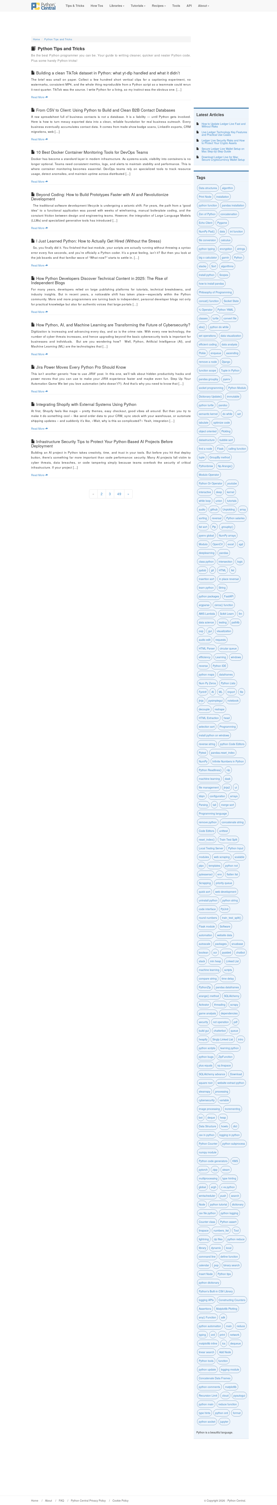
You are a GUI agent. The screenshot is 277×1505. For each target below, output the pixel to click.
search (235, 1196)
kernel (230, 492)
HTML (222, 570)
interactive (205, 492)
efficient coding (208, 344)
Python (238, 257)
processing (221, 1091)
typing (202, 1335)
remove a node (208, 362)
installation (222, 196)
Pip (214, 527)
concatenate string (233, 822)
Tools (175, 5)
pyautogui (239, 1395)
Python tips (224, 1274)
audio (202, 509)
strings (241, 249)
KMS (235, 1161)
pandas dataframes (227, 987)
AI (212, 692)
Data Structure (207, 1126)
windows (236, 657)
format (237, 1413)
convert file (229, 318)
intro (240, 1039)
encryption (226, 249)
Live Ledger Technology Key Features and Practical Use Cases (224, 133)
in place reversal (229, 579)
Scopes (223, 275)
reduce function (227, 1404)
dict (235, 1126)
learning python (229, 1048)
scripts (228, 970)
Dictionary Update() (210, 396)
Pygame (222, 223)
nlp (228, 770)
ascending (232, 353)
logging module (230, 1369)
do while (227, 414)
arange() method (209, 996)
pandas (223, 553)
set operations (207, 335)
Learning (220, 657)
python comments (209, 1387)
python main (206, 1404)
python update (207, 1369)
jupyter (224, 1421)
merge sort (227, 805)
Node (202, 1204)
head (227, 718)
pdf (235, 1022)
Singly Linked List (222, 1039)
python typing (207, 249)
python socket (207, 1421)
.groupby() (227, 527)
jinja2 (227, 787)
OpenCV (218, 544)
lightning (204, 1239)
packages (221, 944)
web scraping (222, 857)
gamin (225, 257)
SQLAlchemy (231, 996)
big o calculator (208, 257)
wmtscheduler (207, 1196)
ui (236, 787)
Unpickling (229, 509)
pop (216, 1265)
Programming (228, 726)
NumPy (203, 761)
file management (209, 787)
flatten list (232, 874)
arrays (234, 796)
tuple (202, 457)
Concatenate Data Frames (214, 1378)
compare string (208, 978)
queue (234, 1030)
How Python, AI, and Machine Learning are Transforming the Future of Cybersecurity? (113, 324)
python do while (219, 327)
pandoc (223, 405)
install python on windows (214, 735)
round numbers (208, 918)
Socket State (231, 301)
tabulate (203, 422)
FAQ (61, 1500)
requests (220, 640)
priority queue (224, 883)
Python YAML (225, 309)
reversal (216, 518)
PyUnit (224, 909)
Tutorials (137, 5)
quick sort (204, 891)
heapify (203, 1039)
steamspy (204, 1091)
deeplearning (206, 553)
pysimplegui (215, 700)
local (228, 1248)
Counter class (207, 1222)
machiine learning (209, 779)
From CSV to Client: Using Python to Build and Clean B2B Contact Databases (105, 110)
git (212, 570)
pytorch (203, 1169)
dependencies (229, 1013)
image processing (209, 1109)
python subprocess (233, 1143)
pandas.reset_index (223, 752)
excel (231, 544)
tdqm (202, 796)
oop (201, 631)
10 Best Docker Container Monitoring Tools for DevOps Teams (92, 152)
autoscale (204, 944)
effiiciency (204, 657)
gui (210, 631)
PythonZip (205, 987)
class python (206, 561)
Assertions (205, 1308)
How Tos (96, 5)
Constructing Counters (232, 1300)
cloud (225, 1395)
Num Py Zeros (207, 683)
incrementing (232, 1109)
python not (231, 865)
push (223, 1196)
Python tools (206, 1361)
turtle (216, 318)
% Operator (206, 309)
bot (201, 1117)
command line (207, 1256)
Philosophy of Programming (215, 292)
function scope (207, 370)
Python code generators (213, 1161)
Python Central (236, 1500)
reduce (241, 1326)
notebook (233, 700)
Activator (204, 1004)
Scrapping (205, 883)
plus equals (205, 1065)
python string (230, 900)
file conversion (207, 240)
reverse (203, 666)
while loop (205, 501)
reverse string (207, 744)
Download (236, 1074)
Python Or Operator (210, 483)
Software (225, 926)
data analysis (229, 344)
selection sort (207, 726)
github (214, 509)
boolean (203, 952)
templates (214, 865)
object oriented (208, 431)
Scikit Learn (227, 613)
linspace (204, 1230)
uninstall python (208, 900)
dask (227, 779)
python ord (221, 1413)
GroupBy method (220, 457)
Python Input (235, 848)
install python (206, 275)
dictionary (237, 1204)
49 (119, 493)
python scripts (207, 1048)
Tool (236, 1230)
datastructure (207, 440)
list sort (203, 527)
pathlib (236, 622)
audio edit (204, 640)
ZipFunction (225, 1057)
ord (213, 1335)
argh (213, 1187)
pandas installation (233, 205)
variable (224, 1100)
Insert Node (206, 1274)
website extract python (230, 1083)
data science (206, 622)
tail (214, 805)
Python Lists (228, 683)
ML (221, 692)
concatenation (228, 214)
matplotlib (230, 1387)
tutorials (231, 501)
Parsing (203, 805)
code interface (207, 909)
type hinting (229, 1178)
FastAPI (228, 596)
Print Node (205, 196)
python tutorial (218, 1204)
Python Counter (208, 1143)
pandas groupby (208, 379)
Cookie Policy (120, 1500)
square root (206, 1083)
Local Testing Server (211, 848)
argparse (204, 605)
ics (223, 1343)
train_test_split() (231, 918)
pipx (201, 865)
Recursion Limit (208, 1395)
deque (211, 1117)
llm (240, 613)
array (243, 509)
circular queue (228, 648)
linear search (206, 1352)
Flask (220, 448)
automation (205, 935)
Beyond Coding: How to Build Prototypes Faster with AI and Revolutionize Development (99, 197)
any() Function (207, 1317)
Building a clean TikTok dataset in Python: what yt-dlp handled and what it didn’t (108, 73)
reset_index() (207, 839)
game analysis (207, 1013)
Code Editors (206, 831)
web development (225, 891)
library (202, 1248)
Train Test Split (228, 839)
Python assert (228, 1222)
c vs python (228, 1187)
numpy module (208, 1152)
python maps (206, 674)
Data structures (208, 188)
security (203, 1022)
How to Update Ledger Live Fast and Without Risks (224, 125)
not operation (221, 1022)
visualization (224, 631)
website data (224, 935)
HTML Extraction (209, 718)
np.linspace (224, 1065)
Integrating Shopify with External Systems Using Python (86, 404)
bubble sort (226, 440)
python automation (210, 1326)
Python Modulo (237, 388)
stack (202, 961)
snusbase (237, 944)
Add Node (225, 1352)
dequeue (235, 1343)
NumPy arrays (227, 535)
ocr (215, 952)
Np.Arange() (225, 466)
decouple (204, 709)
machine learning (209, 970)
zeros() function (223, 605)
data (222, 231)
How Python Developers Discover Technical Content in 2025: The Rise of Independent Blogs (99, 280)
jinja (201, 700)
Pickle (202, 353)
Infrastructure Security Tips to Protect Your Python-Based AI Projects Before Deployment (102, 444)
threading (219, 1004)
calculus (225, 240)
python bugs (206, 1057)
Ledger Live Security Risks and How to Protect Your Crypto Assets (223, 141)
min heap (215, 961)
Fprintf (203, 692)
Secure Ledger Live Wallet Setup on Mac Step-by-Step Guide (223, 150)
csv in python (206, 1135)
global (202, 1187)
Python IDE (219, 666)
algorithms (227, 266)
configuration (217, 796)
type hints (204, 1413)
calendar (204, 1265)
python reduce (236, 1239)
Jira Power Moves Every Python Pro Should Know (81, 367)
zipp (215, 1169)
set (239, 414)
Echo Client (205, 223)
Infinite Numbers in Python (228, 761)
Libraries (116, 5)
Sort (213, 266)
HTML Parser (207, 648)
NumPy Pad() (207, 231)
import (231, 692)
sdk (223, 1317)
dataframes (226, 674)
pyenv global (206, 535)
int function (236, 231)
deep (219, 492)
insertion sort (206, 579)
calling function (237, 448)
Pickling (225, 431)
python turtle (206, 405)
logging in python (229, 1135)
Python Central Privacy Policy (88, 1500)
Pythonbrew (206, 466)
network (234, 1335)
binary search (231, 1265)
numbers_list (221, 1230)
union (219, 501)
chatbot (240, 952)
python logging (229, 1213)
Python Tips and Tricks (58, 39)
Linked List (232, 961)
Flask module (207, 926)
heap (223, 1117)
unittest (223, 831)
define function (229, 1256)
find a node (205, 448)
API (189, 5)
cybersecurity (207, 1100)
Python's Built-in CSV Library (216, 1291)
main (229, 1326)
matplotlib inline (208, 1343)
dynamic (216, 1248)
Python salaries (235, 518)
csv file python (207, 1213)
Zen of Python (207, 214)
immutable (233, 396)
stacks (202, 266)
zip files (218, 1239)
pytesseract (206, 874)
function (223, 1361)
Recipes (157, 5)
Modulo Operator (209, 474)
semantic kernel (208, 414)
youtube (232, 483)
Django (226, 362)
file (241, 692)
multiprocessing (208, 1178)
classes (203, 318)
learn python (206, 587)
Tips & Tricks (74, 5)
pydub (202, 570)
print (222, 1335)
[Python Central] (43, 6)
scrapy (234, 1004)
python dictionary (209, 1282)
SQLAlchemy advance (212, 1074)
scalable (239, 857)
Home (36, 39)
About (202, 5)
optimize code (221, 422)
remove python (208, 822)
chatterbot (220, 1030)
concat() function (209, 301)
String (222, 587)
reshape (219, 709)
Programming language (213, 813)
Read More (38, 97)
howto (224, 1126)
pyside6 (226, 952)
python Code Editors (232, 744)
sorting (203, 518)
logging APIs (206, 1300)
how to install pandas (211, 283)
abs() (202, 327)
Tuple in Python (230, 370)
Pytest (202, 752)
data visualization (231, 335)
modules (204, 857)
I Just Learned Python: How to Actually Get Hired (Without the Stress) (98, 241)
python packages (209, 596)
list (232, 570)
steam (226, 1169)
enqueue (216, 353)
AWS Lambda (207, 613)
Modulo (203, 544)
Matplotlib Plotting (226, 1308)
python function (208, 205)
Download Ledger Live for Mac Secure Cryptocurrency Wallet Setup (223, 158)
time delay (228, 978)
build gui (204, 1030)
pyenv (226, 379)
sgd (241, 544)
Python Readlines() (210, 770)
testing (223, 622)
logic (240, 561)
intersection (225, 561)
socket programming (211, 388)
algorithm (227, 188)
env (219, 874)
